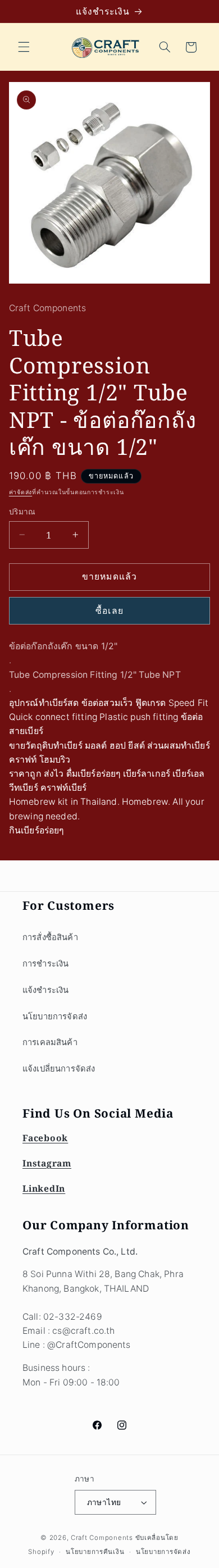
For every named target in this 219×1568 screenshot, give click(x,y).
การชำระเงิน (45, 964)
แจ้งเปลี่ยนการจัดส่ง (58, 1069)
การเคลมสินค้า (49, 1042)
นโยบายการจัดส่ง (54, 1016)
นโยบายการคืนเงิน (95, 1552)
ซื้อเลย (109, 610)
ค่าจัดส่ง (20, 492)
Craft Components (102, 1538)
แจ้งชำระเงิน (45, 990)
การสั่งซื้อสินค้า (50, 937)
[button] (23, 47)
